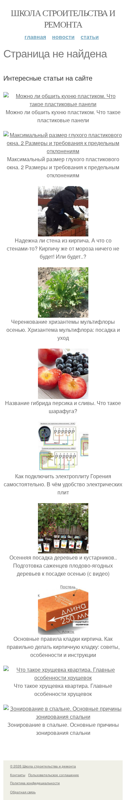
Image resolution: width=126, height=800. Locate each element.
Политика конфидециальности (35, 783)
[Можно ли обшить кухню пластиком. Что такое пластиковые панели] (63, 104)
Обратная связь (23, 792)
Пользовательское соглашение (53, 774)
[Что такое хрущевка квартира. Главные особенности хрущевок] (63, 677)
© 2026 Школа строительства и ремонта (43, 766)
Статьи (90, 37)
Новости (63, 37)
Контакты (17, 774)
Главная (35, 37)
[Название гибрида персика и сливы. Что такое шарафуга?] (63, 395)
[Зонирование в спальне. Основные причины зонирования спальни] (63, 716)
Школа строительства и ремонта (63, 18)
